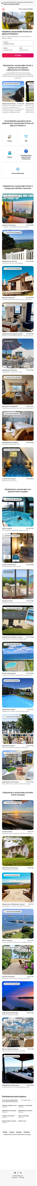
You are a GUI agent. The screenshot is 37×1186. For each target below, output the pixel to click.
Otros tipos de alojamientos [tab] (10, 1100)
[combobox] (17, 44)
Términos (21, 1177)
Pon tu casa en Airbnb (26, 9)
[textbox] (9, 50)
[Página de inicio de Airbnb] (3, 9)
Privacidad (14, 1177)
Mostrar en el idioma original (11, 4)
